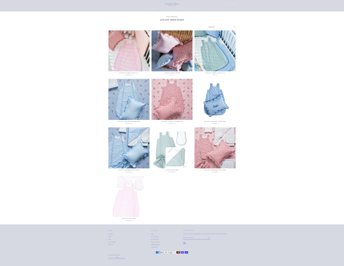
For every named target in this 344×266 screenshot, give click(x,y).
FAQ (152, 234)
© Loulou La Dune (114, 255)
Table (109, 236)
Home (168, 16)
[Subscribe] (209, 238)
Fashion (154, 8)
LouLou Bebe (112, 242)
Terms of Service (155, 242)
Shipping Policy (155, 244)
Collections (174, 16)
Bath (109, 239)
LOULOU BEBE (180, 8)
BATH (170, 8)
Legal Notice (154, 247)
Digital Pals (122, 258)
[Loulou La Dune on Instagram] (184, 243)
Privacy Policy (155, 236)
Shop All (110, 244)
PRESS (190, 8)
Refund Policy (155, 239)
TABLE (163, 8)
